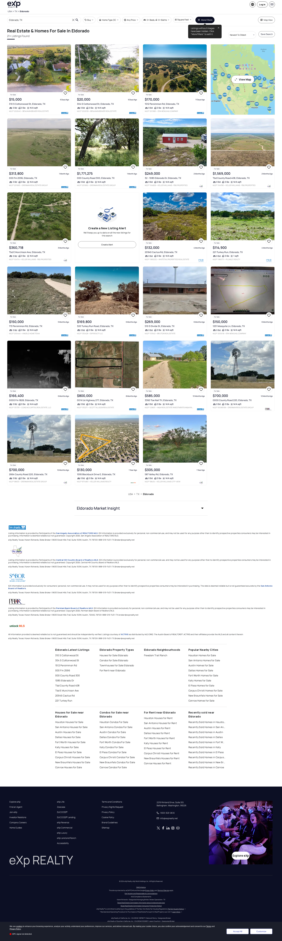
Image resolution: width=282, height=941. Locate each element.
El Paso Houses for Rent (157, 748)
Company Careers (17, 822)
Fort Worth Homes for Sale (203, 675)
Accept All (237, 931)
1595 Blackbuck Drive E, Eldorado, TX (96, 474)
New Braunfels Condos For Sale (117, 762)
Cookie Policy (108, 817)
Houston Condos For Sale (114, 722)
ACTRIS (124, 634)
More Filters (206, 19)
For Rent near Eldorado (113, 670)
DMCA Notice (141, 887)
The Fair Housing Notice (176, 909)
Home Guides (15, 828)
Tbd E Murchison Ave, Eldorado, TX (27, 252)
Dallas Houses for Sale (68, 737)
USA (130, 494)
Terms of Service (163, 890)
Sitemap (105, 828)
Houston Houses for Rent (158, 718)
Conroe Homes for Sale (201, 700)
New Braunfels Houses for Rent (162, 758)
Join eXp (13, 812)
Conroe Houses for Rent (157, 763)
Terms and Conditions (112, 802)
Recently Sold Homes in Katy (204, 747)
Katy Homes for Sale (199, 680)
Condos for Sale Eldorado (114, 660)
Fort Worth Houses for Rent (159, 738)
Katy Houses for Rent (156, 743)
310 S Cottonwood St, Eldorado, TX (27, 103)
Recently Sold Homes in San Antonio (206, 727)
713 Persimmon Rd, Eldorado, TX (25, 326)
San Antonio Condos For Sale (116, 727)
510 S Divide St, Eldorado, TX (160, 326)
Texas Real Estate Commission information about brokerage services (141, 903)
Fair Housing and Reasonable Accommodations (141, 893)
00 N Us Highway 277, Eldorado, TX (95, 400)
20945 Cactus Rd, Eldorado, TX (161, 252)
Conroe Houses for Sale (68, 767)
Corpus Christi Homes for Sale (205, 690)
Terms (208, 926)
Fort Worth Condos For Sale (115, 742)
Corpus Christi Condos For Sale (117, 757)
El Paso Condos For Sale (113, 752)
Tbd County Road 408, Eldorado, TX (231, 178)
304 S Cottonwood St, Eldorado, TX (95, 103)
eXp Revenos (63, 822)
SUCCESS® (62, 812)
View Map (245, 79)
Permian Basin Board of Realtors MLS (74, 608)
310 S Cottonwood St (67, 655)
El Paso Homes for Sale (201, 685)
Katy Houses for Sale (67, 747)
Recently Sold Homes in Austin (205, 732)
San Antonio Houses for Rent (160, 723)
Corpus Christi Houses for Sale (72, 757)
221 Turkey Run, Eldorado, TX (228, 252)
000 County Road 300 (67, 675)
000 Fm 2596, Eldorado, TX (23, 178)
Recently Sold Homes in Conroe (206, 767)
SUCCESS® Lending (66, 817)
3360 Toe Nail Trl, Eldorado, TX (161, 400)
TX (137, 494)
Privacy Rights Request (112, 807)
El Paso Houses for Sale (68, 752)
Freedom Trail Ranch (155, 655)
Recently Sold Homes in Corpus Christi (206, 757)
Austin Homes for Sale (201, 665)
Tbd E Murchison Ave (67, 690)
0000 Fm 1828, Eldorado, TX (23, 400)
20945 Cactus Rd (65, 695)
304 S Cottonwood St (67, 660)
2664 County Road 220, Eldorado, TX (28, 474)
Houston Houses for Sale (69, 722)
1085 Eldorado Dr (64, 680)
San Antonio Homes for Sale (204, 660)
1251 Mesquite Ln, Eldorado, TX (229, 326)
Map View (268, 19)
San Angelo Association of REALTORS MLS (77, 533)
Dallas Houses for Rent (157, 733)
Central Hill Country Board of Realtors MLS (77, 560)
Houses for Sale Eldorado (114, 655)
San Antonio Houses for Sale (71, 727)
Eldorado (148, 494)
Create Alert (107, 244)
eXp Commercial (64, 828)
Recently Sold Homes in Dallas (205, 737)
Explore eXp (14, 802)
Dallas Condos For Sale (113, 737)
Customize (261, 931)
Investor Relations (17, 817)
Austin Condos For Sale (113, 732)
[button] (141, 508)
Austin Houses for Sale (68, 732)
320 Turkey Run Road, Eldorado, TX (95, 326)
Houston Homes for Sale (202, 655)
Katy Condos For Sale (112, 747)
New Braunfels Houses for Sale (72, 762)
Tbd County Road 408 (67, 685)
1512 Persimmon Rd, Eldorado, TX (162, 103)
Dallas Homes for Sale (200, 670)
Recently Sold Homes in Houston (206, 722)
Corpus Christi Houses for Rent (161, 753)
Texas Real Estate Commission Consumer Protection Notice (141, 906)
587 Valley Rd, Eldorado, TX (159, 474)
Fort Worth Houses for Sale (70, 742)
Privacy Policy (108, 812)
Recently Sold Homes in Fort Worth (206, 742)
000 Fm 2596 (62, 670)
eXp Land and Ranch (66, 838)
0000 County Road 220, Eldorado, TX (232, 400)
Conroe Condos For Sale (113, 767)
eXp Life (60, 802)
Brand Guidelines (110, 822)
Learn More (176, 912)
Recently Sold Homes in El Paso (206, 752)
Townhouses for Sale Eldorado (117, 665)
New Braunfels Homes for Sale (205, 695)
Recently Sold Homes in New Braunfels (206, 762)
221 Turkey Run (63, 700)
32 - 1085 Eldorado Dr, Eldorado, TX (163, 178)
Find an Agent (15, 807)
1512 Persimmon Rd (66, 665)
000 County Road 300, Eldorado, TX (96, 178)
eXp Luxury (62, 833)
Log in (262, 4)
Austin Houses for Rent (157, 728)
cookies (19, 926)
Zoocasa (61, 807)
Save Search (267, 34)
